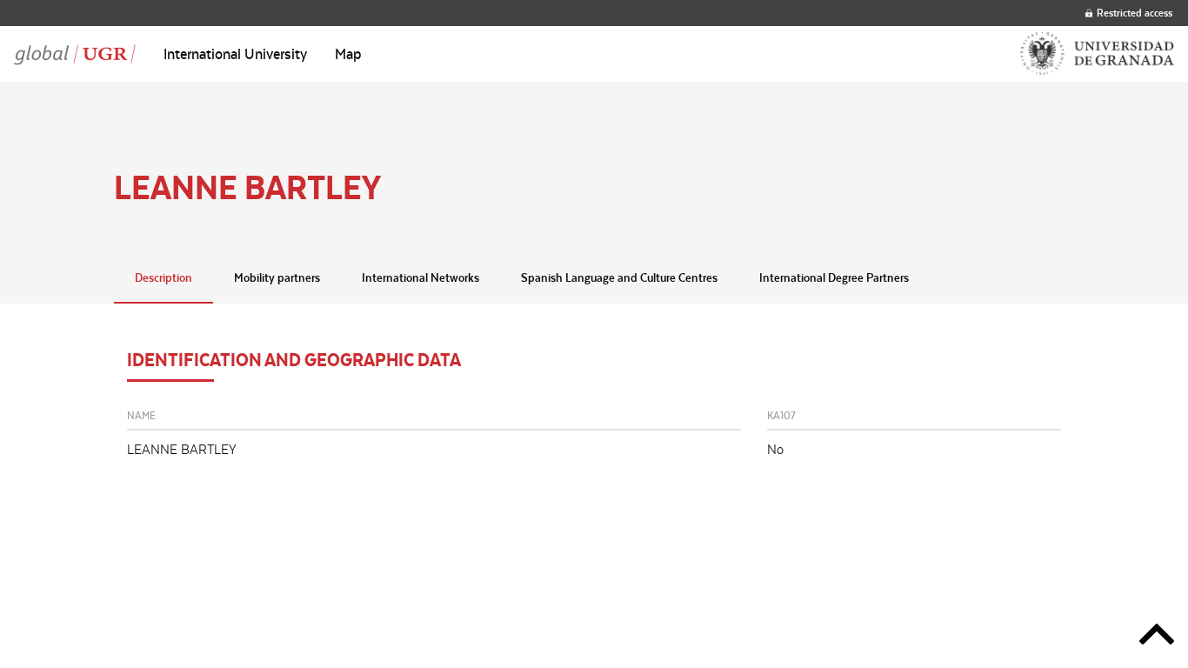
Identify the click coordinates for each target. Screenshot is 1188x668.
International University (235, 54)
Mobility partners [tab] (277, 277)
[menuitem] (235, 54)
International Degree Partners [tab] (834, 277)
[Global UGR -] (75, 54)
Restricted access (1134, 12)
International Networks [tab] (420, 277)
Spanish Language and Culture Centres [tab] (619, 277)
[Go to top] (1156, 637)
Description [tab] (163, 277)
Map (348, 54)
